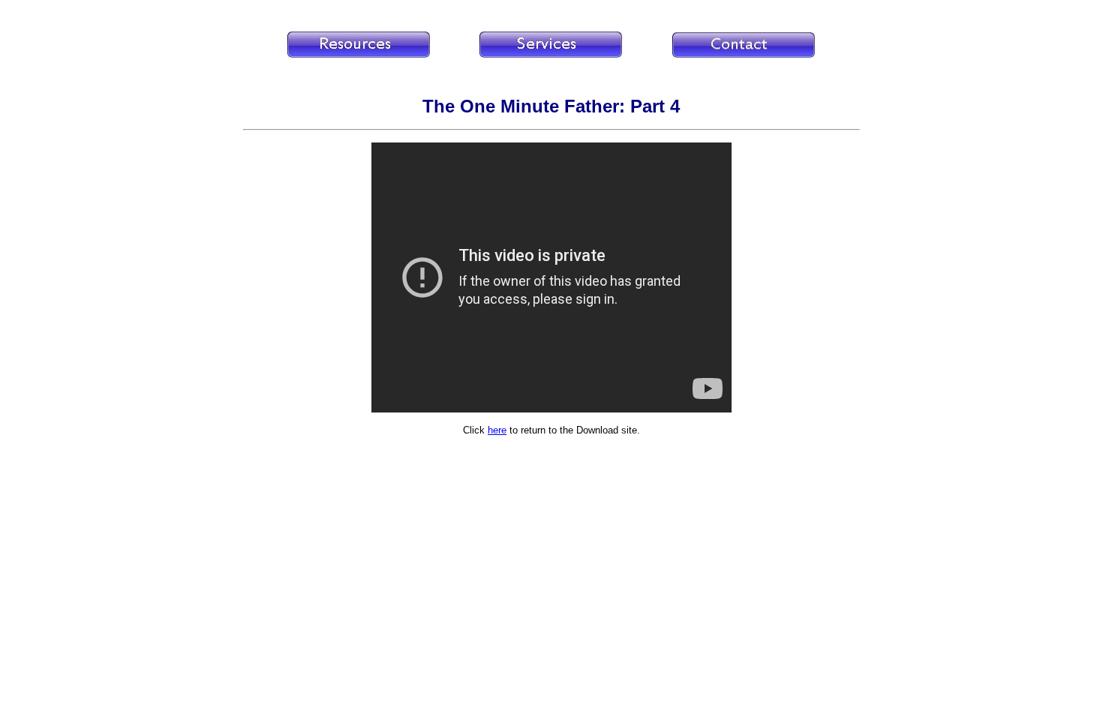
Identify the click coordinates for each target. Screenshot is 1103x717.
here (497, 430)
